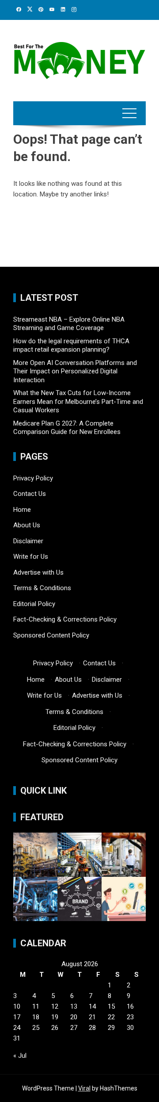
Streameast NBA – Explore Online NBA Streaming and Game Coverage (69, 323)
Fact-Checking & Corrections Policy (65, 619)
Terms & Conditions (42, 588)
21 (92, 1017)
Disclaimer (28, 541)
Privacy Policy (33, 478)
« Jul (19, 1056)
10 (16, 1006)
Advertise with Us (38, 572)
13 (73, 1006)
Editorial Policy (34, 604)
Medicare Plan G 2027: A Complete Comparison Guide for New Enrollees (67, 427)
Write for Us (30, 557)
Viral (84, 1088)
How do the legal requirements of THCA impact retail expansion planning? (71, 345)
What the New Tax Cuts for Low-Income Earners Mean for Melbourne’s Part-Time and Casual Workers (78, 401)
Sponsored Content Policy (51, 635)
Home (22, 510)
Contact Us (29, 494)
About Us (26, 525)
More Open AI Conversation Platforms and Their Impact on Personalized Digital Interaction (75, 371)
